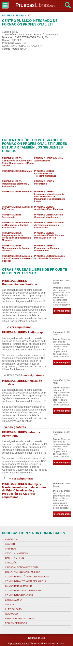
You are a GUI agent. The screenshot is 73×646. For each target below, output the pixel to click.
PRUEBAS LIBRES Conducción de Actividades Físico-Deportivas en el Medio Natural (18, 162)
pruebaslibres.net (20, 643)
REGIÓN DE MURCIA (16, 623)
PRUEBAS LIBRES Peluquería (17, 191)
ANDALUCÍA (11, 539)
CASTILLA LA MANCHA (16, 553)
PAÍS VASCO (11, 614)
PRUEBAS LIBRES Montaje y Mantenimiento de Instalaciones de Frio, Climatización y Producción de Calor (24, 488)
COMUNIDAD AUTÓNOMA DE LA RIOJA (25, 581)
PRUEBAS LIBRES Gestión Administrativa (48, 159)
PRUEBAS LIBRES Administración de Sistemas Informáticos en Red (49, 235)
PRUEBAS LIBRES (13, 15)
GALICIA (9, 604)
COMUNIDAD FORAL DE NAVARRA (23, 590)
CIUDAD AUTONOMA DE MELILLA (22, 572)
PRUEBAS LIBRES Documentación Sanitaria (19, 282)
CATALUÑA (10, 562)
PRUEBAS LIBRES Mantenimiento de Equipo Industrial (16, 248)
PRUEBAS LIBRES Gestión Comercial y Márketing (48, 215)
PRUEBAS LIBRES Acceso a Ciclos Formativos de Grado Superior (17, 258)
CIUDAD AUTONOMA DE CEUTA (21, 567)
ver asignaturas (20, 327)
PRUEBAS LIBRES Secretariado (11, 215)
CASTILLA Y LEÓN (14, 558)
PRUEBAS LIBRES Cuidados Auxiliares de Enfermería (49, 257)
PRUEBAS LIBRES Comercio (17, 171)
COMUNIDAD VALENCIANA (19, 595)
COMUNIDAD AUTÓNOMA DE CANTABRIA (27, 576)
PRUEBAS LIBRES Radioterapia (23, 332)
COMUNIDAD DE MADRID (18, 586)
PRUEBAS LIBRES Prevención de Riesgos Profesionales (46, 248)
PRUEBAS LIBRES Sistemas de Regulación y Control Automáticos (17, 225)
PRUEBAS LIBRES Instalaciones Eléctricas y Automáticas (15, 183)
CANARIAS (10, 548)
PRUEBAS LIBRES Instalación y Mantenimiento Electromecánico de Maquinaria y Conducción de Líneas (49, 196)
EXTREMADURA (13, 600)
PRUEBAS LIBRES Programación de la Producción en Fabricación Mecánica (16, 236)
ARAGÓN (10, 544)
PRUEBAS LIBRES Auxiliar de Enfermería (17, 208)
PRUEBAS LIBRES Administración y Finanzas (48, 208)
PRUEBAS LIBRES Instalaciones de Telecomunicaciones (45, 173)
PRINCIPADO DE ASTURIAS (19, 618)
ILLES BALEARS (13, 609)
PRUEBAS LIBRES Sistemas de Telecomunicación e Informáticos (49, 225)
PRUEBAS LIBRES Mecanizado (44, 182)
